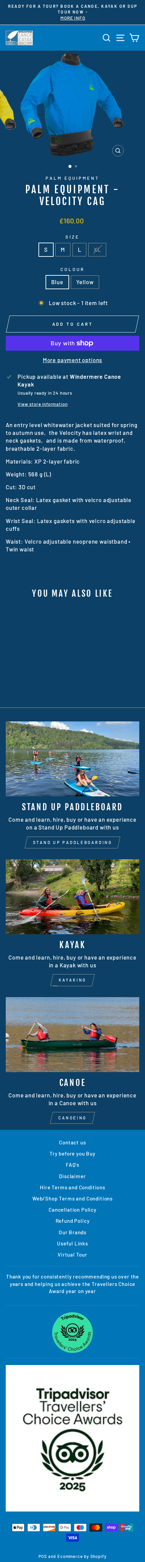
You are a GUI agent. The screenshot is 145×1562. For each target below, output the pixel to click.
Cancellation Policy (72, 1210)
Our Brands (72, 1232)
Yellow (85, 281)
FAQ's (72, 1165)
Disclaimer (72, 1176)
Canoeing (72, 1117)
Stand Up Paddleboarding (72, 842)
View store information (42, 404)
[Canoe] (72, 1034)
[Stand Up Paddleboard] (72, 759)
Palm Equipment (73, 178)
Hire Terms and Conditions (72, 1187)
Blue (57, 281)
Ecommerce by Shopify (82, 1556)
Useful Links (72, 1243)
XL (97, 249)
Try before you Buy (72, 1153)
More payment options (73, 359)
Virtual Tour (72, 1254)
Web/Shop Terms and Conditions (72, 1198)
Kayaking (72, 979)
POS (42, 1556)
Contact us (72, 1142)
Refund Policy (73, 1221)
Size (72, 237)
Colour (72, 269)
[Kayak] (72, 897)
